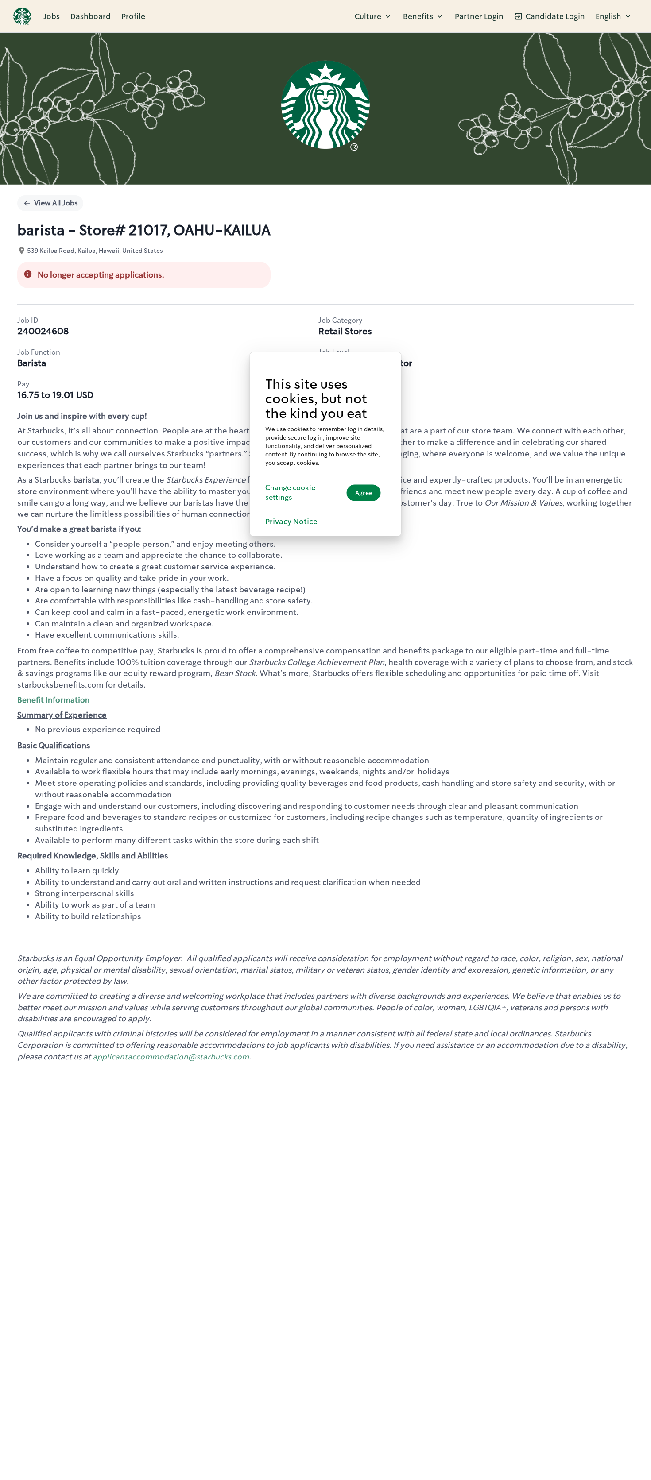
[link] (22, 16)
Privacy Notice (291, 521)
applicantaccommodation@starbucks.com (171, 1057)
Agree (363, 493)
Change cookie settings (290, 492)
